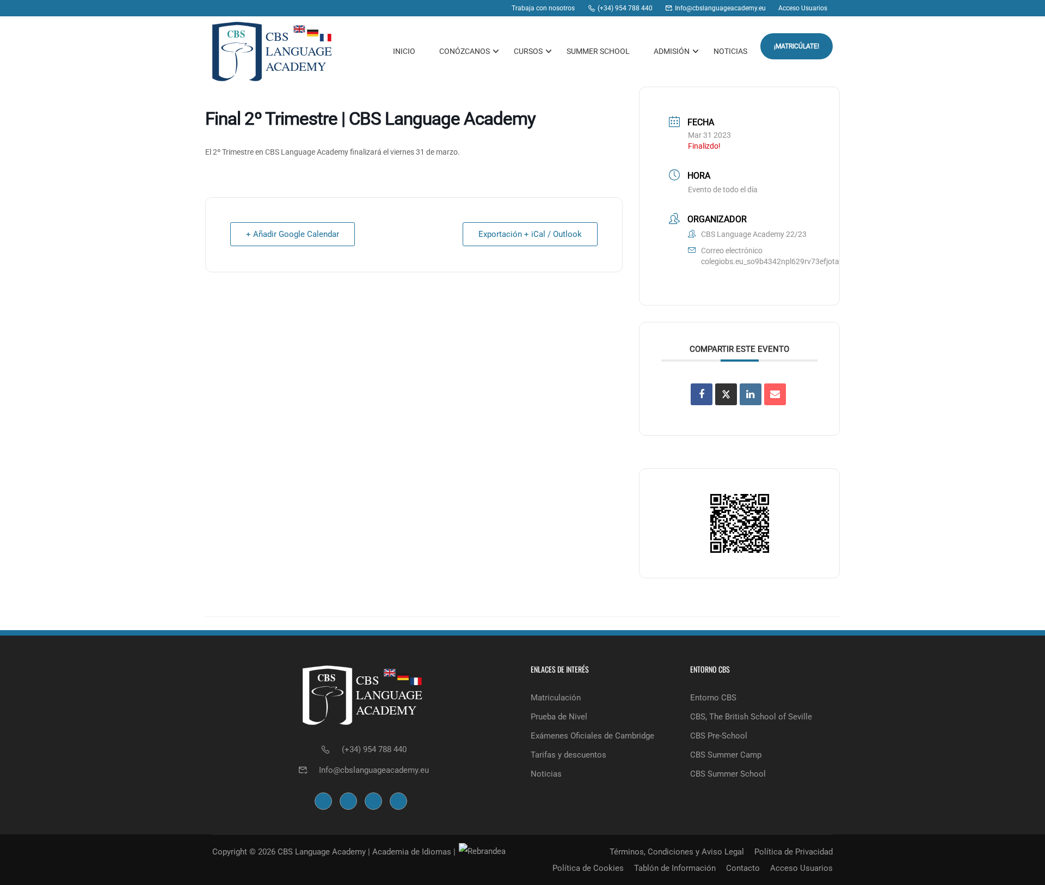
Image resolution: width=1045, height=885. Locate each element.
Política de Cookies (588, 868)
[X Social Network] (726, 394)
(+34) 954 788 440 (374, 749)
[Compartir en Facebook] (701, 394)
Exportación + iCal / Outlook (530, 234)
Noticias (730, 51)
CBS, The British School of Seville (751, 717)
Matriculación (556, 698)
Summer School (598, 51)
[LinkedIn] (750, 394)
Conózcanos (464, 51)
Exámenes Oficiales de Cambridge (592, 736)
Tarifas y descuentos (568, 755)
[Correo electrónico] (775, 394)
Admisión (672, 51)
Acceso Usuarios (801, 868)
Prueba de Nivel (559, 717)
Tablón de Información (675, 868)
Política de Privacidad (793, 852)
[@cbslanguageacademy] (453, 8)
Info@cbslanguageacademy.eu (374, 770)
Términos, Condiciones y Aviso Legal (677, 852)
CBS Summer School (728, 774)
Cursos (528, 51)
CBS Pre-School (718, 736)
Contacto (743, 868)
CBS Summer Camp (725, 755)
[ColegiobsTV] (495, 8)
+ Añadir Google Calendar (292, 234)
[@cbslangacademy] (474, 8)
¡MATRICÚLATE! (796, 46)
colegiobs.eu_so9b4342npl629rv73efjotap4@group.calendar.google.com (824, 261)
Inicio (404, 51)
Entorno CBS (713, 698)
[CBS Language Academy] (432, 8)
